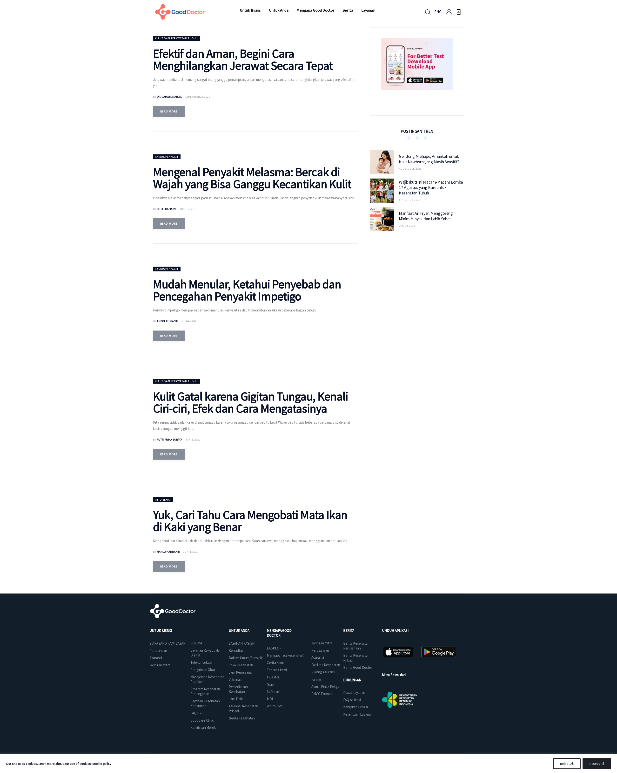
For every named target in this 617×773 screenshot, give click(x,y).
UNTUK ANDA (239, 630)
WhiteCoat (275, 706)
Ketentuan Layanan (357, 714)
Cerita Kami (275, 662)
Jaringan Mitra (159, 665)
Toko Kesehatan (241, 665)
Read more (169, 111)
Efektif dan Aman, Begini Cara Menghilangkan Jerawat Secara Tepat (243, 59)
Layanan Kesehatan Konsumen (205, 703)
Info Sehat (163, 499)
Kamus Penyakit (167, 157)
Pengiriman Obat (202, 669)
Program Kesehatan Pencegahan (205, 691)
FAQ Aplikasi (352, 699)
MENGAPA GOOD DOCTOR (279, 633)
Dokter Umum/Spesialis (246, 658)
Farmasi (316, 679)
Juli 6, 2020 (187, 209)
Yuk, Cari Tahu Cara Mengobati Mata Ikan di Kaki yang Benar (250, 520)
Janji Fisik (236, 699)
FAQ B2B (196, 713)
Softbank (274, 691)
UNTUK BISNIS (160, 630)
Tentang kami (277, 670)
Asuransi (155, 658)
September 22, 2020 (197, 96)
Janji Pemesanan (241, 672)
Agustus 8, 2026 (409, 199)
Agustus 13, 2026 (410, 168)
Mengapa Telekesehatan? (286, 655)
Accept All (597, 763)
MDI (270, 699)
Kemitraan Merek (203, 727)
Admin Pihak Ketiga (325, 686)
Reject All (567, 763)
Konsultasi (236, 650)
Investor (273, 677)
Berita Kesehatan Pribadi (356, 658)
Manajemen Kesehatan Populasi (207, 679)
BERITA (348, 630)
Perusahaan (158, 650)
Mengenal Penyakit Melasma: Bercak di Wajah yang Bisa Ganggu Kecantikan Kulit (252, 178)
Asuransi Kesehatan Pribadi (243, 708)
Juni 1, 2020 (190, 551)
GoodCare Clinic (202, 720)
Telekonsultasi (201, 662)
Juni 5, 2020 (192, 439)
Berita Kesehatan (242, 718)
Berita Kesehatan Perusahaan (356, 645)
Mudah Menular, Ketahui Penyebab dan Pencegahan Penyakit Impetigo (247, 290)
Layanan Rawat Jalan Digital (205, 652)
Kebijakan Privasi (355, 707)
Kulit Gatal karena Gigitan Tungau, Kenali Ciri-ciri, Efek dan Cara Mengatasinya (250, 402)
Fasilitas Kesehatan (325, 665)
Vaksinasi (235, 679)
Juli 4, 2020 (188, 321)
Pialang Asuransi (323, 672)
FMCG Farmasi (321, 693)
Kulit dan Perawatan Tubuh (176, 38)
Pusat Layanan (354, 692)
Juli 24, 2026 (407, 225)
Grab (270, 684)
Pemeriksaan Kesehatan (238, 689)
